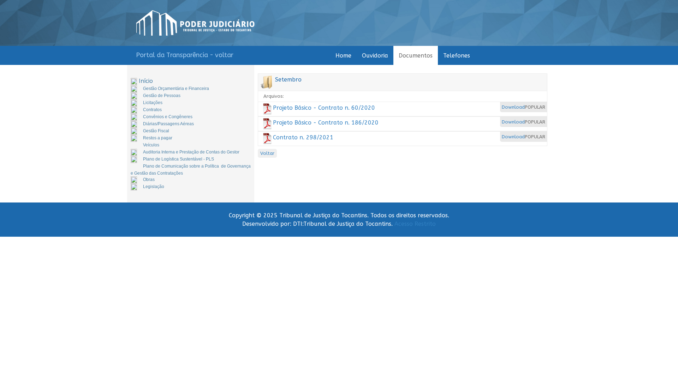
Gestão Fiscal (156, 130)
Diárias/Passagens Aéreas (168, 123)
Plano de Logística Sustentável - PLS (178, 159)
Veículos (151, 145)
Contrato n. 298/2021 (303, 137)
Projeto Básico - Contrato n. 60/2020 (324, 107)
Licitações (152, 102)
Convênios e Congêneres (167, 116)
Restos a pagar (157, 137)
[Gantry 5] (195, 23)
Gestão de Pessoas (161, 95)
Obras (149, 179)
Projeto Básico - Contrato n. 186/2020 (326, 122)
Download (513, 107)
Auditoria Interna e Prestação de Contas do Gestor (191, 152)
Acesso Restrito (415, 223)
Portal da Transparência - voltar (184, 55)
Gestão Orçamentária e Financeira (176, 88)
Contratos (152, 109)
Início (146, 81)
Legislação (153, 186)
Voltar (267, 153)
